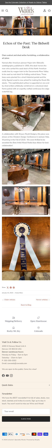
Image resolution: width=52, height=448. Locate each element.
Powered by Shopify (33, 440)
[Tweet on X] (8, 287)
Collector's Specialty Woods (16, 440)
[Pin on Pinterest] (14, 287)
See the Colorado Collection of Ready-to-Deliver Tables (26, 2)
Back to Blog (26, 305)
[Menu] (2, 10)
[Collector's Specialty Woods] (26, 10)
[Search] (8, 10)
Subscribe (26, 419)
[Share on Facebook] (11, 287)
